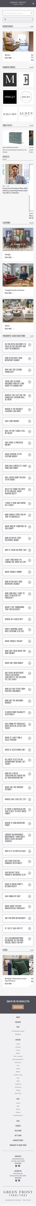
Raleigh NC (18, 1034)
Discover (18, 1022)
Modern (18, 1071)
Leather (18, 1068)
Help (18, 1099)
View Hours (18, 1163)
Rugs (18, 1078)
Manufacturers (18, 1140)
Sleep (18, 1081)
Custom (18, 1050)
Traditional (18, 1084)
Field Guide (18, 1131)
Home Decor (18, 1062)
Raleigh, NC (18, 1171)
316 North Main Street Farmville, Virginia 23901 (18, 1159)
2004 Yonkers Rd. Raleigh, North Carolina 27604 (18, 1174)
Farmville (18, 1156)
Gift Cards (18, 1136)
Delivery (18, 1112)
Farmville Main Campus (18, 1031)
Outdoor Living (18, 1075)
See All (31, 26)
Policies (18, 1109)
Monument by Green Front (18, 1145)
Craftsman (18, 1047)
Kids (18, 1065)
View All (31, 67)
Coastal (18, 1044)
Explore (18, 1040)
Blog (18, 1121)
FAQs (18, 1106)
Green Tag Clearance (18, 1059)
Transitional (18, 1087)
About (18, 1017)
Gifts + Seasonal (18, 1056)
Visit (18, 1027)
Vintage (18, 1090)
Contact (18, 1103)
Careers (18, 1126)
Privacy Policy (27, 1200)
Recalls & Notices (18, 1115)
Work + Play (18, 1093)
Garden (18, 1053)
